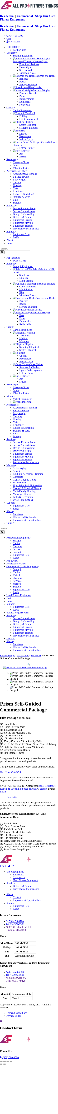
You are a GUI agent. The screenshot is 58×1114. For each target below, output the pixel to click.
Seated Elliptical (27, 124)
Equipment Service (22, 220)
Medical (23, 338)
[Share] (7, 1061)
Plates (22, 96)
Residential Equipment (17, 537)
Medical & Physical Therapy (27, 488)
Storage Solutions (28, 84)
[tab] (12, 797)
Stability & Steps (21, 197)
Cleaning (17, 182)
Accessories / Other (16, 171)
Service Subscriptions (24, 211)
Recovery (11, 159)
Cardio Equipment (22, 110)
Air (21, 153)
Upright (23, 133)
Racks (22, 81)
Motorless (24, 341)
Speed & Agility (30, 788)
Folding (23, 116)
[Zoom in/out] (1, 1061)
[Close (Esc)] (11, 1061)
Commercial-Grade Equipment (22, 566)
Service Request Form (24, 208)
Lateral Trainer (26, 148)
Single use (24, 275)
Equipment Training (23, 225)
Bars (21, 315)
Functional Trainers (29, 64)
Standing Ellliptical (29, 347)
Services (10, 205)
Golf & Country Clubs (24, 479)
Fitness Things (7, 655)
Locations (18, 514)
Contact (10, 243)
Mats (15, 188)
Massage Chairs (21, 162)
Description (12, 797)
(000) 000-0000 (10, 1057)
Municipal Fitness (22, 494)
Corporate (18, 476)
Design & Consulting (23, 214)
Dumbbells (24, 101)
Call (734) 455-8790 (10, 772)
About (9, 240)
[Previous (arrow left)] (1, 1064)
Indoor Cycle (26, 139)
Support (10, 231)
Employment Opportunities (26, 520)
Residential (7, 16)
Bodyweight (19, 179)
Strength (10, 52)
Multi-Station (26, 280)
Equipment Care (21, 234)
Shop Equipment (15, 871)
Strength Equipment (23, 55)
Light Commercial (28, 119)
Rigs (21, 292)
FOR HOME (13, 47)
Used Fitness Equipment (18, 595)
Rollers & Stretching (23, 194)
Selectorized (25, 70)
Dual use (23, 278)
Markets (10, 465)
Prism (3, 791)
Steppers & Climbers (29, 367)
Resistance (18, 191)
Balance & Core (21, 176)
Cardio (9, 107)
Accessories (12, 404)
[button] (29, 664)
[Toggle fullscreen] (4, 1061)
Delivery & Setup (22, 217)
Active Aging (20, 468)
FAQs (16, 237)
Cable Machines (27, 286)
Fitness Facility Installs (24, 517)
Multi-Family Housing (24, 491)
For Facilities (19, 50)
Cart (8, 598)
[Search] (2, 252)
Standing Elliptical (28, 127)
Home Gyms (25, 67)
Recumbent (25, 136)
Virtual (9, 396)
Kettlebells (24, 104)
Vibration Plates (27, 73)
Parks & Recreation (23, 497)
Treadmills (24, 335)
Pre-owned (12, 560)
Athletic (17, 471)
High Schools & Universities (27, 485)
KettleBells (25, 324)
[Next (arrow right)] (4, 1064)
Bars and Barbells (28, 93)
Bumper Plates (26, 99)
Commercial (25, 16)
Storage (17, 202)
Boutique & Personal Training (28, 474)
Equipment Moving (23, 222)
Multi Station (26, 289)
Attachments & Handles (25, 173)
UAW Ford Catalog (23, 499)
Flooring (17, 185)
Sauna (16, 165)
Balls (15, 199)
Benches (23, 78)
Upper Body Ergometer (31, 370)
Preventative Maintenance (26, 228)
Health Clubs (19, 482)
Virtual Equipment (22, 399)
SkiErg (22, 156)
